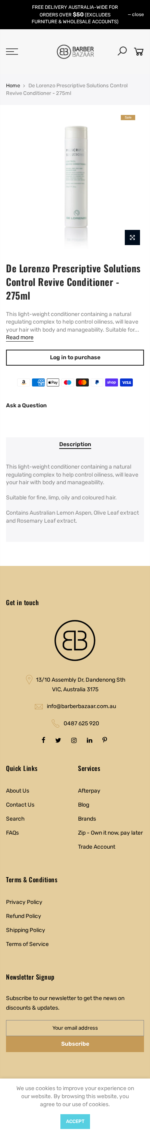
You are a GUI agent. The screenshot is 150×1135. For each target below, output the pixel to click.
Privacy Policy (24, 902)
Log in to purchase (75, 357)
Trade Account (96, 846)
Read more (20, 337)
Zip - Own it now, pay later (110, 832)
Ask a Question (26, 405)
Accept (75, 1121)
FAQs (12, 832)
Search (15, 818)
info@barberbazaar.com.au (81, 706)
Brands (87, 818)
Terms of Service (27, 944)
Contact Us (20, 804)
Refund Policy (23, 916)
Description (75, 444)
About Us (17, 790)
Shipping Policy (25, 930)
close (138, 14)
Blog (83, 804)
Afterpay (89, 790)
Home (13, 86)
